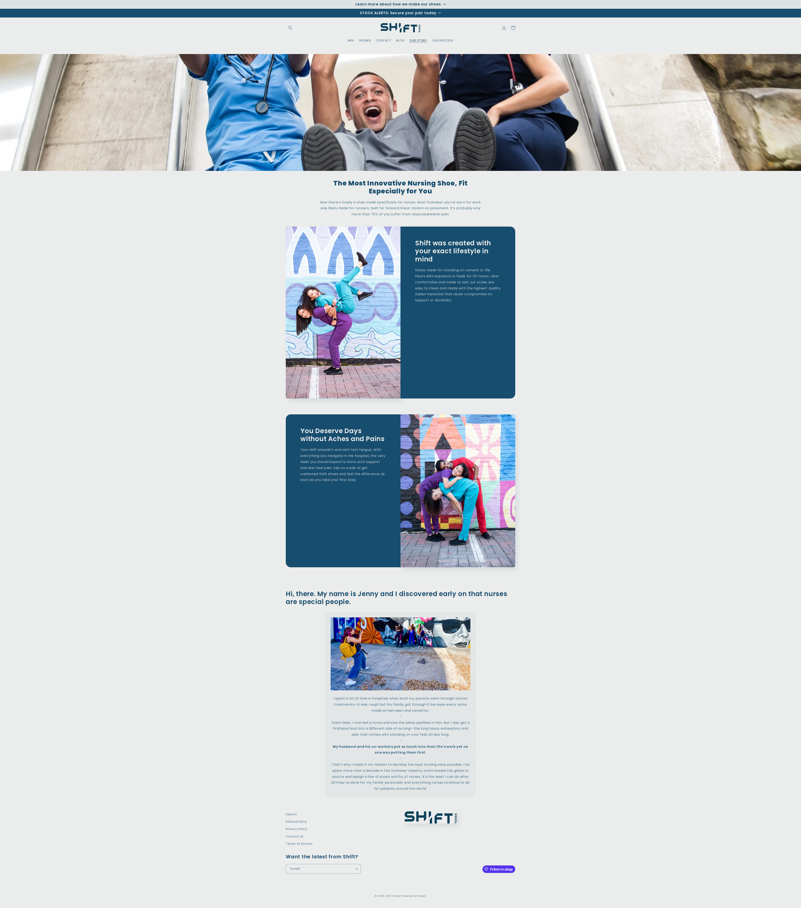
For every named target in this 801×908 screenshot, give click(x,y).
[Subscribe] (356, 869)
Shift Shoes (393, 896)
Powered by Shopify (413, 896)
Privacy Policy (296, 829)
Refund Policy (296, 822)
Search (291, 814)
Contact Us (295, 836)
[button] (290, 27)
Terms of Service (299, 844)
